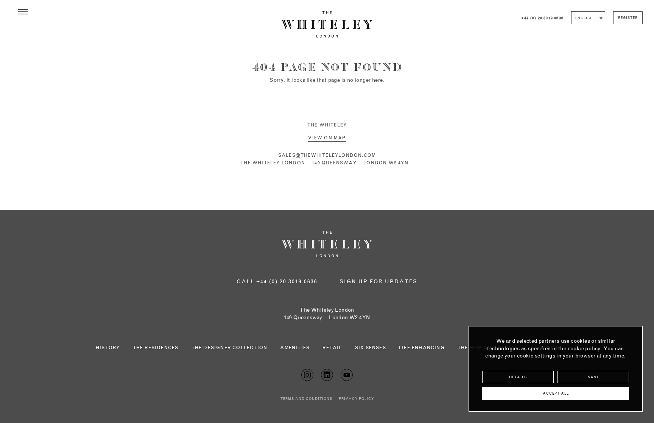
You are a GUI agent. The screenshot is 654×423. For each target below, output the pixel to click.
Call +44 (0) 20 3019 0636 (277, 282)
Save (593, 377)
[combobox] (588, 17)
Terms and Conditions (306, 399)
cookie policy (584, 349)
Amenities (295, 348)
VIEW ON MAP (327, 138)
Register (628, 18)
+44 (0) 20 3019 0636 (542, 18)
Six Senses (370, 348)
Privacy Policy (356, 399)
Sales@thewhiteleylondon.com (327, 155)
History (108, 348)
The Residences (156, 348)
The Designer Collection (230, 348)
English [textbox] (584, 18)
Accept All (556, 393)
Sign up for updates (378, 282)
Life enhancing (422, 348)
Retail (332, 348)
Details (518, 377)
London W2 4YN (327, 318)
